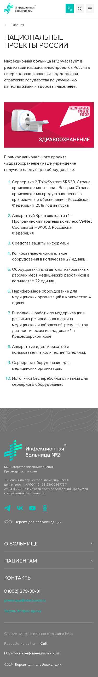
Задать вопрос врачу (22, 611)
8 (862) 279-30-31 (22, 591)
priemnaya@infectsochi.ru (25, 600)
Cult (44, 643)
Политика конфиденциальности (31, 653)
